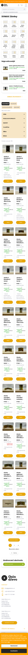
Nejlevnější (5, 103)
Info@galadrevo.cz (10, 588)
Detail (8, 181)
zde (8, 642)
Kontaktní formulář (9, 622)
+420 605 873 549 (10, 591)
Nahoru (15, 553)
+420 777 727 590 (10, 594)
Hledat (24, 9)
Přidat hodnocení (9, 564)
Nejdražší (13, 103)
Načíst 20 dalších (14, 540)
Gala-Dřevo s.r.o (6, 599)
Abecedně (16, 107)
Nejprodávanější (7, 107)
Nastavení (14, 646)
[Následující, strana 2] (14, 545)
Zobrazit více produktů (14, 96)
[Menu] (26, 5)
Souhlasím (14, 651)
